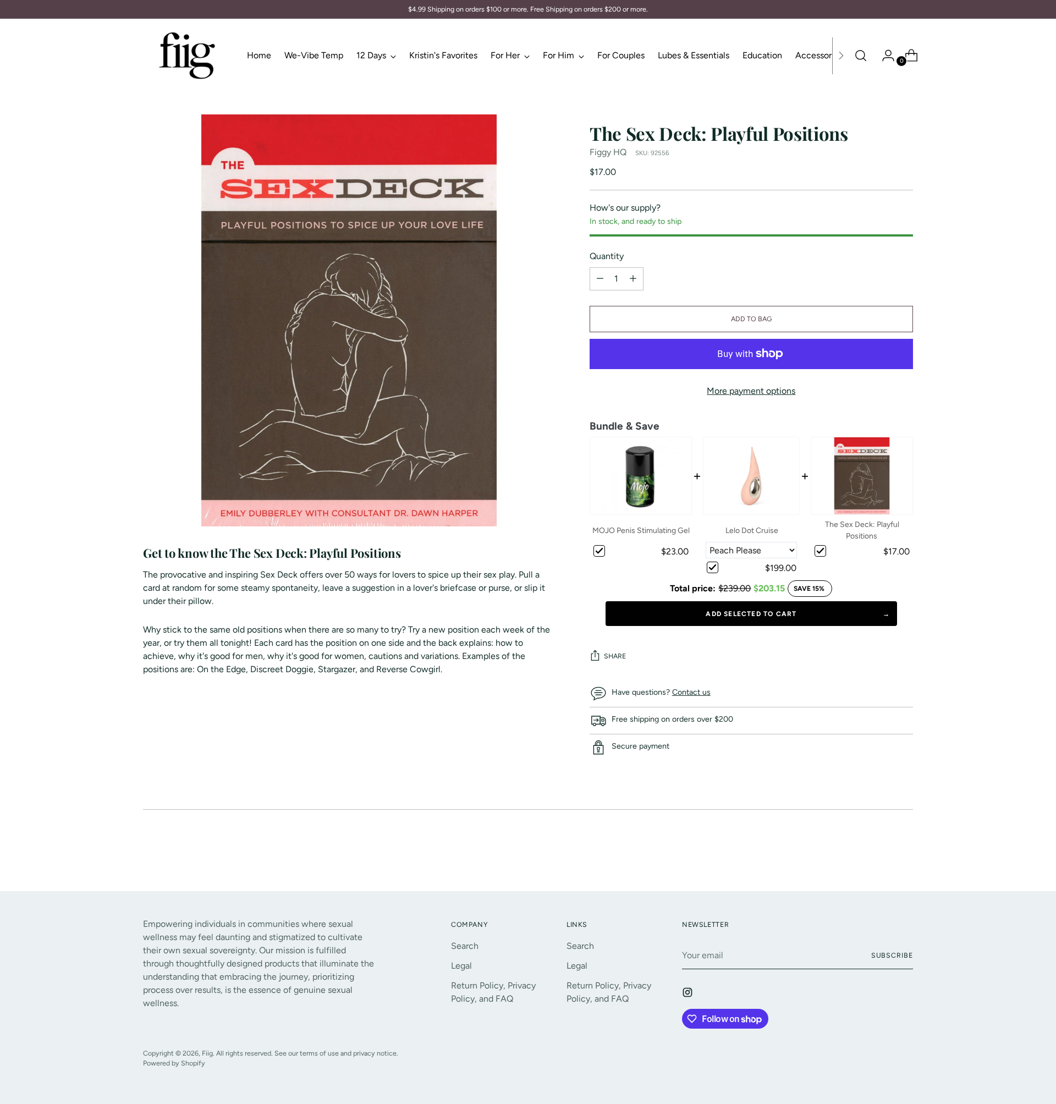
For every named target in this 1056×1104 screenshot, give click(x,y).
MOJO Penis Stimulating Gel (641, 530)
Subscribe (892, 955)
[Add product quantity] (600, 279)
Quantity (607, 256)
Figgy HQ (608, 152)
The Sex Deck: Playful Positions (862, 530)
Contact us (691, 692)
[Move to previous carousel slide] (878, 853)
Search (465, 946)
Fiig (207, 1053)
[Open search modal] (861, 56)
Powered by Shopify (174, 1063)
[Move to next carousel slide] (903, 852)
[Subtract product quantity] (633, 279)
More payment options (751, 391)
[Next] (841, 55)
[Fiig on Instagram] (688, 994)
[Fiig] (187, 55)
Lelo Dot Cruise (751, 530)
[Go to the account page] (884, 56)
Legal (461, 965)
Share (615, 656)
